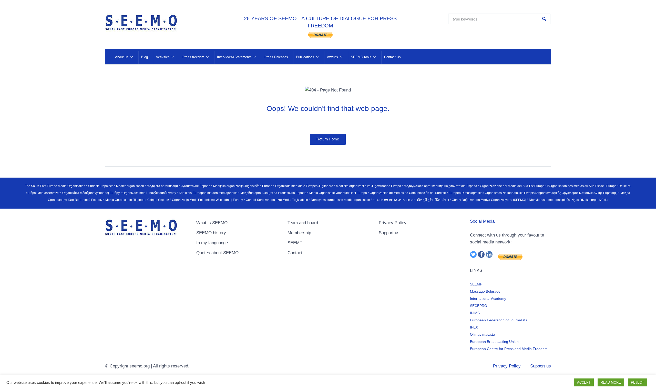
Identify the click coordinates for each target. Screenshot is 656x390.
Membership (299, 232)
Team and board (303, 222)
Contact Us (392, 57)
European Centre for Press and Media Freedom (509, 349)
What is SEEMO (212, 222)
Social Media (482, 221)
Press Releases (276, 57)
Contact (295, 252)
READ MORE (611, 382)
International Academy (488, 298)
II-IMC (475, 313)
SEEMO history (211, 232)
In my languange (212, 242)
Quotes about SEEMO (217, 252)
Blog (144, 57)
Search (544, 19)
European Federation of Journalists (498, 320)
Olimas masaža (482, 334)
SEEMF (295, 242)
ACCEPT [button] (584, 382)
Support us (389, 232)
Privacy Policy (392, 222)
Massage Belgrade (485, 291)
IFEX (474, 327)
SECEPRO (478, 306)
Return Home (327, 139)
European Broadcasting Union (494, 342)
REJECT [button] (637, 382)
